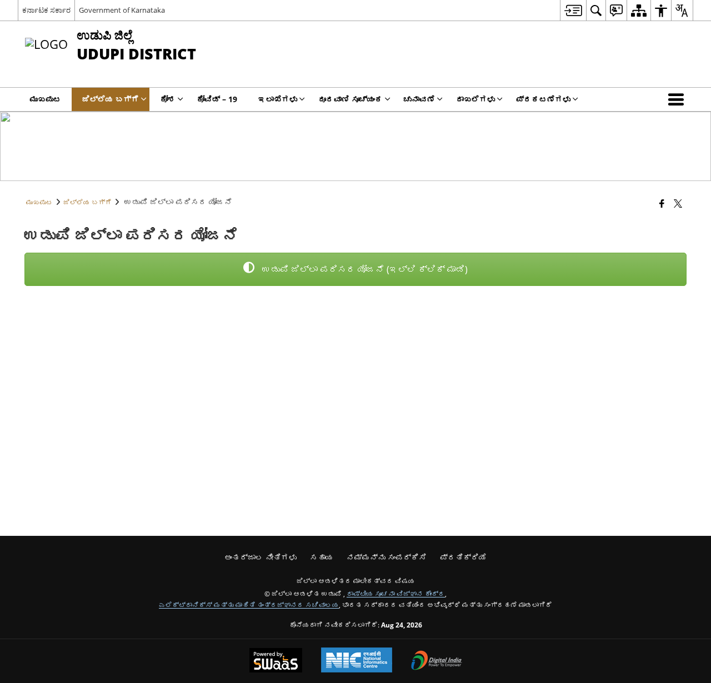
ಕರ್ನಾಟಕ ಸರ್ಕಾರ (46, 10)
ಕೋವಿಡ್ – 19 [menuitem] (217, 99)
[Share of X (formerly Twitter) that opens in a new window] (678, 203)
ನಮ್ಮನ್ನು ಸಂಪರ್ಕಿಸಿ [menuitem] (387, 557)
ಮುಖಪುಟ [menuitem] (45, 99)
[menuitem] (573, 10)
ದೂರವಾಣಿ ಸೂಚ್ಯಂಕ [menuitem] (350, 99)
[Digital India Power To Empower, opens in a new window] (436, 661)
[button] (678, 99)
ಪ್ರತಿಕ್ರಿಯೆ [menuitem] (463, 557)
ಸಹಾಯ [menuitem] (321, 557)
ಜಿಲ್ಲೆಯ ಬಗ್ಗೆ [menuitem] (110, 99)
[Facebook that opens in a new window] (662, 203)
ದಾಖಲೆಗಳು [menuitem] (475, 99)
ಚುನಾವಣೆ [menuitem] (419, 99)
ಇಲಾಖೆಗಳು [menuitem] (277, 99)
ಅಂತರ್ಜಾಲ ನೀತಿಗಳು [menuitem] (260, 557)
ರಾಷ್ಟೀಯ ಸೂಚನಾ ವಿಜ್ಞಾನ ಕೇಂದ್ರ (396, 593)
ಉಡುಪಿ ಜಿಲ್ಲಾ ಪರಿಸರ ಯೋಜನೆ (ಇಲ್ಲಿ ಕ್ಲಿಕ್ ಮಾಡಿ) (364, 269)
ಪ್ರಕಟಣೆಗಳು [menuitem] (543, 99)
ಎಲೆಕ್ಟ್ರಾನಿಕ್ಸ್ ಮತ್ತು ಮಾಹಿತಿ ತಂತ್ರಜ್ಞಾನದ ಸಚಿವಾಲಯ (249, 604)
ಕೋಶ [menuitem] (168, 99)
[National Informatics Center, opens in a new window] (356, 661)
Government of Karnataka (122, 10)
